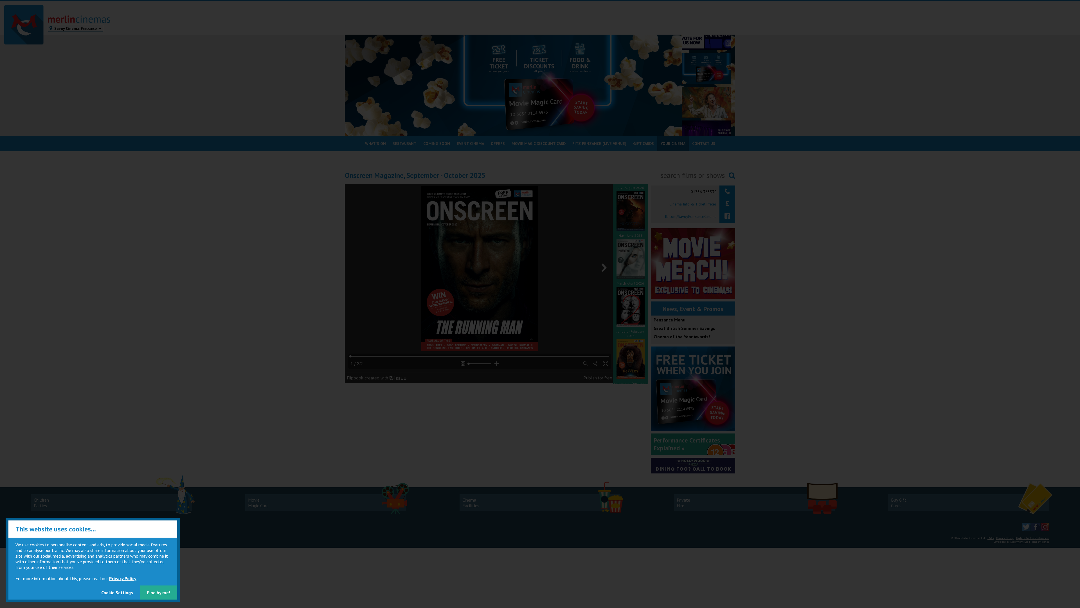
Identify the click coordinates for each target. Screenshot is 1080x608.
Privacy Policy (122, 578)
